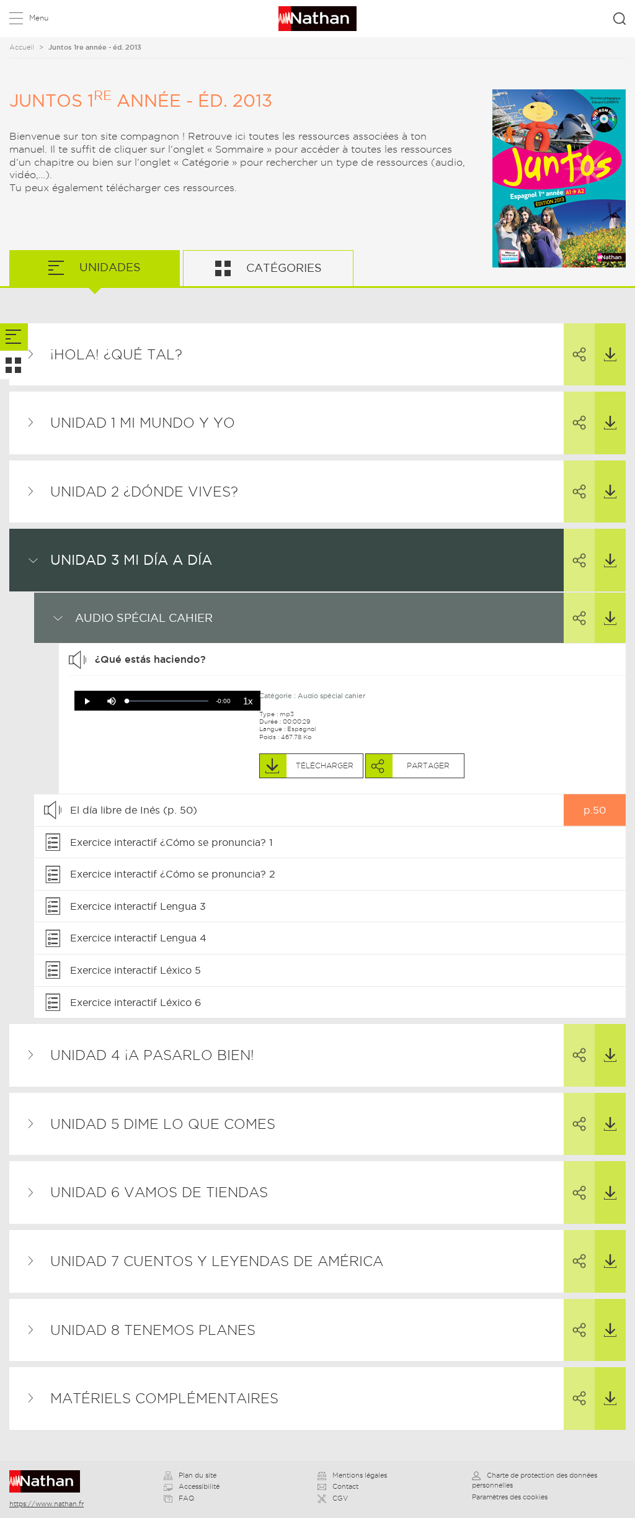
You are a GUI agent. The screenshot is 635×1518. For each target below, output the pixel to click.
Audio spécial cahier (144, 618)
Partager (579, 354)
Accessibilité (199, 1486)
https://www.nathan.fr (46, 1503)
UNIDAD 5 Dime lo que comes (162, 1123)
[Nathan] (48, 1481)
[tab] (14, 337)
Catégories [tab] (282, 268)
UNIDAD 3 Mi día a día (131, 559)
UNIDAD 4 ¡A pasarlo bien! (152, 1055)
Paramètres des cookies (510, 1497)
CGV (340, 1498)
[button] (86, 701)
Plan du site (197, 1475)
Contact (345, 1486)
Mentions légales (359, 1475)
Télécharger (610, 354)
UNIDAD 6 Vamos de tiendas (159, 1192)
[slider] (167, 701)
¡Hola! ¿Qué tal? (116, 354)
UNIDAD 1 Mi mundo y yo (142, 422)
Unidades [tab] (108, 267)
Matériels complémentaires (164, 1398)
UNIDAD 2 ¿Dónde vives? (144, 491)
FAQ (186, 1498)
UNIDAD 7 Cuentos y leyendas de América (216, 1261)
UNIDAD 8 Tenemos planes (152, 1330)
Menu (38, 18)
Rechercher (619, 18)
